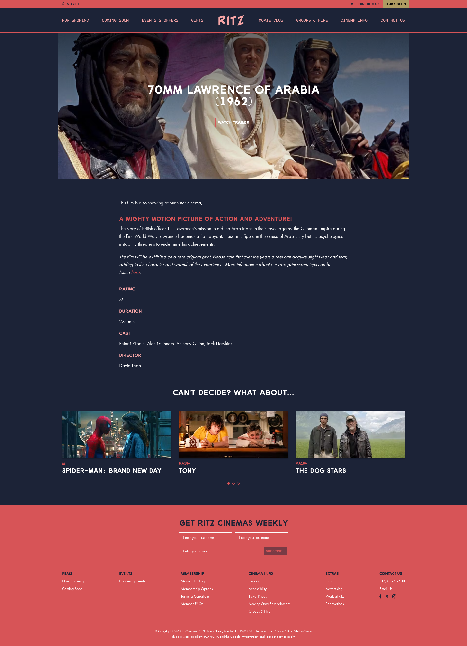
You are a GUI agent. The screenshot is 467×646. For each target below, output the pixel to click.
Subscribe (275, 551)
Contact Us (393, 20)
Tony (187, 471)
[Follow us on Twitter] (387, 596)
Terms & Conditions (195, 596)
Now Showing (75, 20)
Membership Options (197, 588)
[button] (228, 483)
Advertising (334, 588)
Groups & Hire (312, 20)
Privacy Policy (283, 631)
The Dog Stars (321, 471)
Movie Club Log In (194, 581)
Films (67, 573)
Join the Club (368, 4)
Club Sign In (395, 4)
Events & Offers (160, 20)
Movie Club (271, 20)
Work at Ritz (335, 596)
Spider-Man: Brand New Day (112, 471)
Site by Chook (303, 631)
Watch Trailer (233, 122)
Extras (332, 573)
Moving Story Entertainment (269, 603)
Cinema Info (354, 20)
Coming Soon (115, 20)
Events (125, 573)
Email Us (385, 588)
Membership (192, 573)
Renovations (335, 603)
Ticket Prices (258, 596)
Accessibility (258, 588)
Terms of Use (264, 631)
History (254, 581)
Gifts (197, 20)
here (135, 272)
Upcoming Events (132, 581)
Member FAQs (192, 603)
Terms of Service (276, 636)
